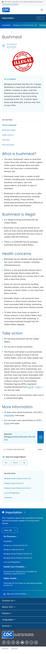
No (24, 462)
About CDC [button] (8, 606)
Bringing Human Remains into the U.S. (17, 488)
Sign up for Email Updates (16, 594)
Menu (39, 18)
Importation (8, 18)
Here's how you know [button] (10, 4)
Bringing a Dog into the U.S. (14, 483)
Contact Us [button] (8, 600)
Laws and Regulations (12, 493)
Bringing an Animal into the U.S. (25, 25)
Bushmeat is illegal (8, 130)
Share (40, 449)
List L (38, 387)
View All (8, 530)
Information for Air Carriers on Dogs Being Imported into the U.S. (23, 584)
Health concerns (7, 135)
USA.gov (14, 649)
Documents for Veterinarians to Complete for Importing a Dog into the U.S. (20, 572)
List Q (30, 387)
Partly (15, 462)
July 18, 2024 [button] (11, 47)
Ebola (6, 423)
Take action (6, 140)
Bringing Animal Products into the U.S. (17, 478)
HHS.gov (5, 649)
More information (8, 145)
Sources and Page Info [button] (15, 449)
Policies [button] (6, 613)
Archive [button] (6, 625)
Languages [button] (8, 619)
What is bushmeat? (9, 125)
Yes (6, 462)
